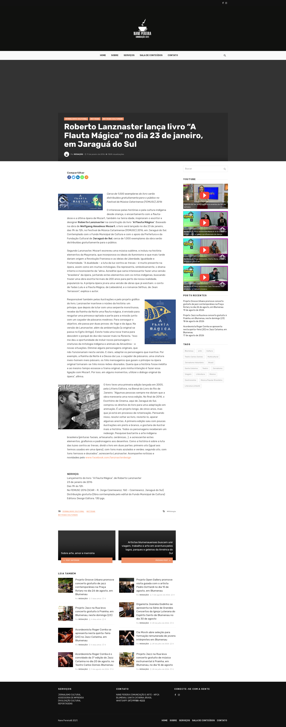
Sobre (114, 55)
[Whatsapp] (82, 177)
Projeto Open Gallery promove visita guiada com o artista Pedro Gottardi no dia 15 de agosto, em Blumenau (154, 585)
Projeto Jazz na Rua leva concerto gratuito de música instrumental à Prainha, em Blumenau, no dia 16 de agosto (154, 659)
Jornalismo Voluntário (194, 362)
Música (213, 374)
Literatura (200, 374)
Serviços (129, 55)
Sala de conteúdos (151, 55)
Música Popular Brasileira (211, 380)
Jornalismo (217, 368)
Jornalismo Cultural (76, 119)
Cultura (209, 351)
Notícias (95, 119)
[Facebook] (69, 177)
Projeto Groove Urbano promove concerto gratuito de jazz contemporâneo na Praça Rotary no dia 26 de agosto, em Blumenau (94, 587)
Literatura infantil (192, 386)
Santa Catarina (191, 368)
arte (200, 351)
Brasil (210, 362)
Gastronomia (190, 380)
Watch (204, 195)
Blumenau (189, 351)
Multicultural (213, 357)
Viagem (188, 374)
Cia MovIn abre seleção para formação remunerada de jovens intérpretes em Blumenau (156, 636)
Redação (78, 154)
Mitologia (172, 511)
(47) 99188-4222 (136, 700)
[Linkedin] (78, 177)
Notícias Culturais (113, 119)
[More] (86, 177)
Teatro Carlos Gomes (194, 357)
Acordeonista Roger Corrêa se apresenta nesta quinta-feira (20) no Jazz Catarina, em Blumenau (93, 635)
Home (103, 55)
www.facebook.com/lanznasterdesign (108, 457)
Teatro (205, 368)
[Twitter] (73, 177)
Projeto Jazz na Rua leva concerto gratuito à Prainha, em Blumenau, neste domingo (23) (94, 611)
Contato (173, 55)
